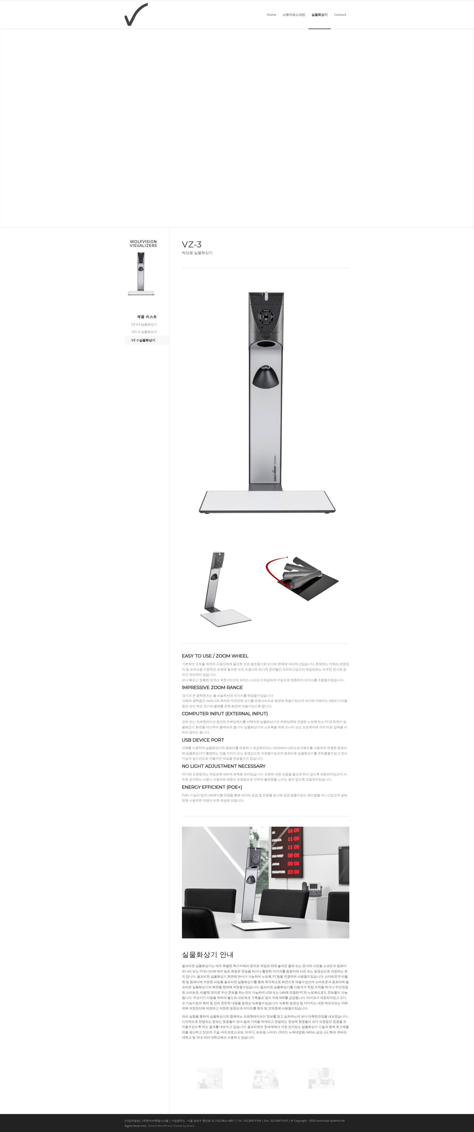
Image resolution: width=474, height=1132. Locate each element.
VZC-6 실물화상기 (144, 331)
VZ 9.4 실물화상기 (144, 324)
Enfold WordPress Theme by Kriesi (171, 1126)
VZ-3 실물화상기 (143, 340)
